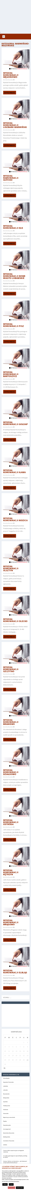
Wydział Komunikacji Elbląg (15, 971)
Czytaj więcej (9, 93)
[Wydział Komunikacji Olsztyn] (15, 552)
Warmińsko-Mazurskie (7, 79)
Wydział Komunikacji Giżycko (10, 177)
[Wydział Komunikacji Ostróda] (15, 806)
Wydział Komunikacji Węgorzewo (10, 74)
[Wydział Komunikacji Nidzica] (15, 504)
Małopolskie (6, 1098)
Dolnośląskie (6, 1078)
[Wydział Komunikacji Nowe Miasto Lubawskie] (15, 260)
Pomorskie (5, 1113)
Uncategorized (6, 1129)
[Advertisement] (15, 15)
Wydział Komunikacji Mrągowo (10, 922)
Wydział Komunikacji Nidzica (15, 519)
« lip (4, 1068)
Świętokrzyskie (7, 1125)
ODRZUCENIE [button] (20, 1187)
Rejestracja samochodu (9, 1117)
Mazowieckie (6, 1094)
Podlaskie (5, 1109)
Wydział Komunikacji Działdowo (10, 772)
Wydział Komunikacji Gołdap (15, 423)
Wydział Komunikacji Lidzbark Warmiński (15, 125)
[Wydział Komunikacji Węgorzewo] (15, 59)
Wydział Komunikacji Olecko (15, 620)
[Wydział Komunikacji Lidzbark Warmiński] (15, 109)
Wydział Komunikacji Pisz (13, 325)
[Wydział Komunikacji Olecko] (15, 605)
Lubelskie (5, 1086)
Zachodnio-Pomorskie (8, 1141)
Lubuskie (5, 1090)
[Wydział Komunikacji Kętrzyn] (15, 856)
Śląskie (5, 1121)
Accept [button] (11, 1184)
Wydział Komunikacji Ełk (13, 226)
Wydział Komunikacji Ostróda (10, 822)
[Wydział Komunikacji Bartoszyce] (15, 358)
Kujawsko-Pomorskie (8, 1082)
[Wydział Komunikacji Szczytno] (15, 653)
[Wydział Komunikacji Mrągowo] (15, 906)
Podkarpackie (6, 1105)
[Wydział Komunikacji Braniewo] (15, 706)
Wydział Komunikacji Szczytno (10, 669)
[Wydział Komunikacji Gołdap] (15, 408)
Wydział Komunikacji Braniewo (10, 721)
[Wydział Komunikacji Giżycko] (15, 162)
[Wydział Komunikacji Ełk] (15, 212)
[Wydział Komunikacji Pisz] (15, 310)
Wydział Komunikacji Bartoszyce (10, 374)
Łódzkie (5, 1144)
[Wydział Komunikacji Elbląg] (15, 956)
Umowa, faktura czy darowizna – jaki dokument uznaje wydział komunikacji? (15, 1161)
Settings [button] (5, 1184)
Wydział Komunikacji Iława (14, 471)
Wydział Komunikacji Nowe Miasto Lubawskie (14, 276)
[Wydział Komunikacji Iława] (15, 456)
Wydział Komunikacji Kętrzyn (10, 872)
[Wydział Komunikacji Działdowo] (15, 756)
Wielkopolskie (6, 1137)
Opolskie (5, 1101)
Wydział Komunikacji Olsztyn (10, 568)
